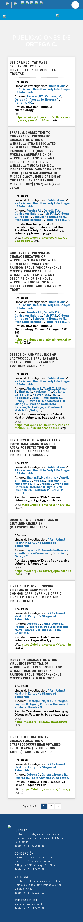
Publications (56, 86)
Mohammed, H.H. (54, 401)
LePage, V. (39, 407)
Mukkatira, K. (53, 397)
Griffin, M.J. (59, 490)
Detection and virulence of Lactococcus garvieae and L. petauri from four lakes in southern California (35, 360)
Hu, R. (55, 394)
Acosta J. (62, 777)
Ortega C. (21, 99)
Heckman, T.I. (42, 391)
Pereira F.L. (34, 210)
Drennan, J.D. (24, 490)
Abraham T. (34, 388)
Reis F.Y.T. (50, 213)
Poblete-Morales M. (29, 707)
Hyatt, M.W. (55, 487)
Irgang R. (25, 216)
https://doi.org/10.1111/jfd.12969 (46, 644)
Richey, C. (21, 401)
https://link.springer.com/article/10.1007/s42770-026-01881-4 (42, 119)
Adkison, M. (22, 397)
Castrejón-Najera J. (28, 213)
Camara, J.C (53, 96)
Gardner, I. (55, 407)
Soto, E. (35, 410)
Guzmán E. (60, 553)
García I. (47, 774)
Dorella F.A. (52, 210)
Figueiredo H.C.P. (58, 219)
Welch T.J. (22, 410)
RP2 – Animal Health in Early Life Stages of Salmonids (40, 542)
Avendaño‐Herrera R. (44, 99)
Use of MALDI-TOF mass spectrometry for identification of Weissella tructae (33, 68)
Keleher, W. (23, 407)
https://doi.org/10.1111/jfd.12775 (45, 789)
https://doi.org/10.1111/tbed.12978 (41, 721)
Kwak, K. (35, 401)
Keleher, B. (38, 487)
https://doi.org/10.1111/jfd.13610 (45, 504)
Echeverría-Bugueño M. (49, 216)
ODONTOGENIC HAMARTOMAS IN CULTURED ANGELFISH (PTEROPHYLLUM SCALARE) (34, 523)
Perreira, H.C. (24, 102)
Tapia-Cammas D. (56, 704)
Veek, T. (37, 397)
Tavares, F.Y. (35, 96)
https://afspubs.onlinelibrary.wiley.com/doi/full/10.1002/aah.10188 (42, 426)
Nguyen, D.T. (41, 394)
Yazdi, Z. (49, 388)
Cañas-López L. (53, 623)
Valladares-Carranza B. (35, 553)
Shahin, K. (25, 391)
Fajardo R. (33, 550)
